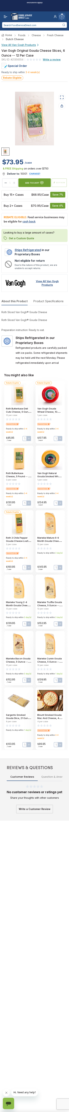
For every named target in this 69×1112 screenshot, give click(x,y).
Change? (35, 173)
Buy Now (60, 182)
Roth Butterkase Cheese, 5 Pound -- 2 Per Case (18, 476)
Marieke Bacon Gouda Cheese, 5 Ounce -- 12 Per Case (18, 661)
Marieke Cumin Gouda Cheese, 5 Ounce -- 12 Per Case (49, 661)
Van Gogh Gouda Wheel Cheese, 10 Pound (47, 411)
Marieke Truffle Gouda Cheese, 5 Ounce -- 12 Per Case (49, 605)
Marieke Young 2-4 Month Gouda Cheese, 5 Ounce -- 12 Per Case (18, 605)
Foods (21, 35)
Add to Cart (32, 182)
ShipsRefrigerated (28, 250)
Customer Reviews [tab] (22, 777)
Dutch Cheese (15, 39)
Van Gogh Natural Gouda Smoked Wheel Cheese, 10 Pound (49, 476)
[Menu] (5, 16)
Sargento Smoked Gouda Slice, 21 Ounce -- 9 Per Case (18, 718)
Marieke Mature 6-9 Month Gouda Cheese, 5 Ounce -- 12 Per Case (50, 541)
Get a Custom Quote (21, 238)
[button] (55, 16)
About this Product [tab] (14, 301)
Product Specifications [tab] (48, 301)
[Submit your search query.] (63, 24)
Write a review (52, 59)
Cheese (36, 35)
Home (8, 35)
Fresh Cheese (55, 35)
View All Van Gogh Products (18, 44)
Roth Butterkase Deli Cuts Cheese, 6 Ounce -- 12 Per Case (18, 411)
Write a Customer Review (34, 808)
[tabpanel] (34, 337)
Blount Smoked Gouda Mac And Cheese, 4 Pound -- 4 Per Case (49, 718)
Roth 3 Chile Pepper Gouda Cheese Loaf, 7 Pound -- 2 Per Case (18, 541)
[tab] (5, 152)
